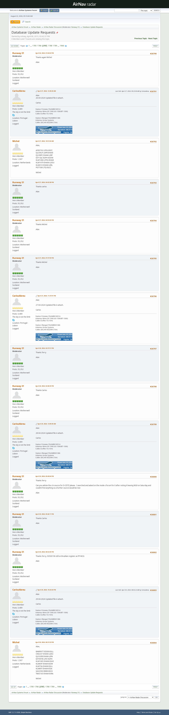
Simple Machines (26, 712)
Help (138, 712)
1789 (55, 46)
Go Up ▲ (157, 712)
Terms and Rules (147, 712)
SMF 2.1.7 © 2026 (14, 712)
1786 (39, 46)
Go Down (14, 46)
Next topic (153, 38)
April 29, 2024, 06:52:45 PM (45, 552)
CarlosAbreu (18, 90)
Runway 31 (75, 27)
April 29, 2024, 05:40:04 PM (45, 476)
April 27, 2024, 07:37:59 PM (45, 258)
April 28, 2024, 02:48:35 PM (45, 386)
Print (155, 46)
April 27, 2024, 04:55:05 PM (45, 220)
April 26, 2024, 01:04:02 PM (45, 53)
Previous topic (140, 38)
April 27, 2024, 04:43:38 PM (45, 182)
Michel (15, 141)
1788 (50, 46)
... (31, 46)
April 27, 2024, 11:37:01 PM (47, 296)
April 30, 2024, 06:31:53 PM (45, 642)
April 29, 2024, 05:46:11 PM (45, 514)
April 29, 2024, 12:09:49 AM (47, 424)
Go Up (13, 687)
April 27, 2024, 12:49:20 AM (47, 91)
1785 (34, 46)
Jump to (123, 697)
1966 (62, 46)
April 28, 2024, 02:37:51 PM (45, 348)
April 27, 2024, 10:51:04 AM (45, 141)
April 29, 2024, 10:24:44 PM (47, 590)
